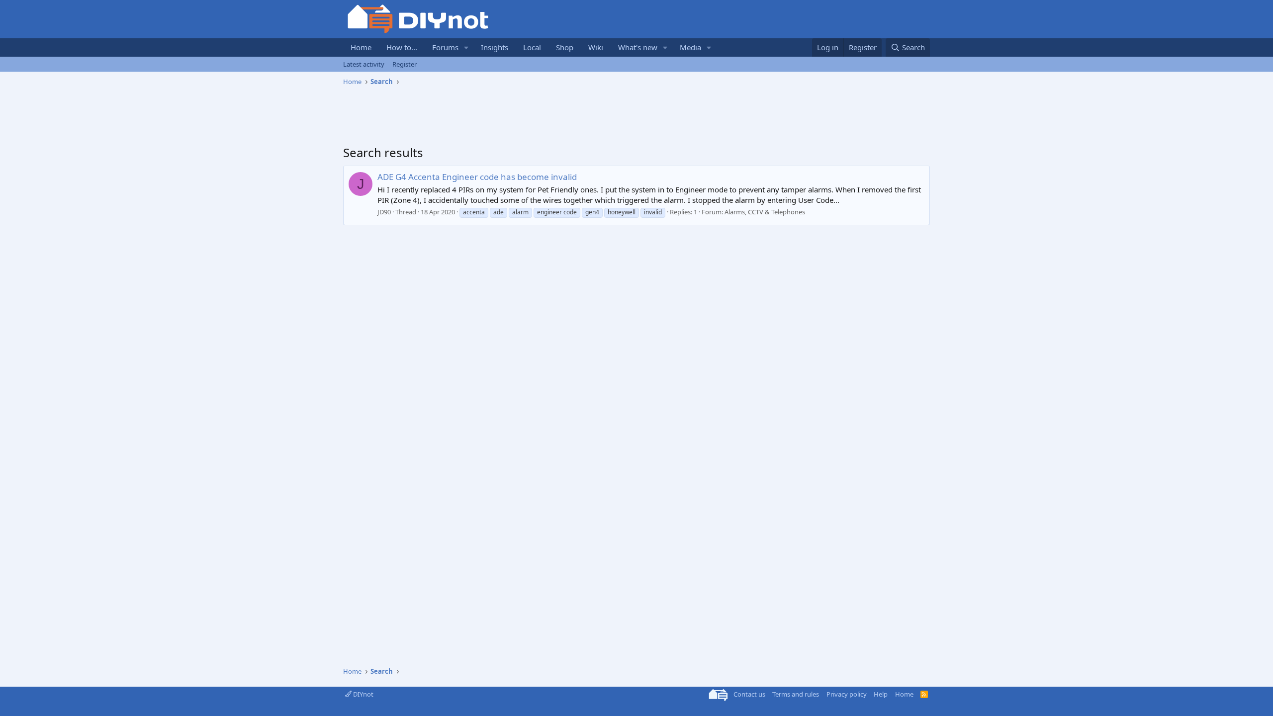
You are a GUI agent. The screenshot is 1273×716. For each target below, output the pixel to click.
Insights (494, 47)
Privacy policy (846, 694)
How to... (401, 47)
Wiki (595, 47)
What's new (637, 47)
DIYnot (362, 694)
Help (881, 694)
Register (404, 64)
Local (532, 47)
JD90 (384, 211)
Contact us (749, 694)
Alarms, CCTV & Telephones (765, 211)
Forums (445, 47)
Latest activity (363, 64)
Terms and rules (795, 694)
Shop (564, 47)
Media (690, 47)
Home (361, 47)
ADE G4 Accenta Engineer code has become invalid (477, 176)
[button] (466, 47)
